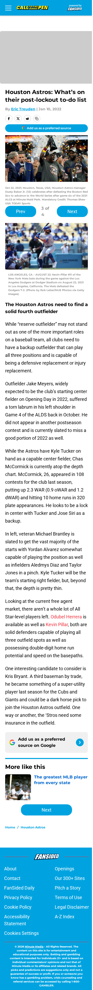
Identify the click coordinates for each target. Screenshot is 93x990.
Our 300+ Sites (70, 878)
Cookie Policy (18, 907)
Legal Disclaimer (72, 907)
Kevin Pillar (57, 624)
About (10, 868)
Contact (12, 878)
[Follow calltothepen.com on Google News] (80, 742)
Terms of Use (68, 897)
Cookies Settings (21, 933)
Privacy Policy (18, 897)
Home (10, 827)
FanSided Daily (19, 888)
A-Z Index (64, 916)
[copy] (36, 118)
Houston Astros (33, 827)
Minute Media (34, 946)
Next (72, 211)
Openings (64, 868)
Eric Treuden (23, 109)
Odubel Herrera (66, 616)
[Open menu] (8, 8)
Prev (20, 211)
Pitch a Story (68, 888)
